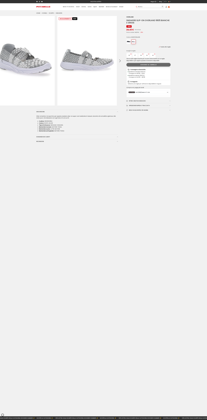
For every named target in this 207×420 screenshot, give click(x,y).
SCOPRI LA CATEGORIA (33, 418)
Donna (84, 7)
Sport (95, 7)
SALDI (78, 7)
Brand (121, 7)
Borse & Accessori (111, 7)
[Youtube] (42, 1)
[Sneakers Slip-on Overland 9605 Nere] (128, 41)
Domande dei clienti (43, 137)
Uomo (89, 7)
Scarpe (51, 13)
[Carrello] (169, 7)
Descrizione (40, 112)
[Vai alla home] (43, 6)
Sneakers (59, 13)
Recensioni (40, 141)
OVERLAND (130, 17)
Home (38, 13)
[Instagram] (39, 1)
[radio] (129, 55)
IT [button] (165, 2)
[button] (169, 2)
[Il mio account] (166, 7)
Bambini (101, 7)
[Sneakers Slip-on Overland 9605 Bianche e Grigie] (133, 41)
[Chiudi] (2, 415)
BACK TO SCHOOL (68, 7)
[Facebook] (37, 1)
